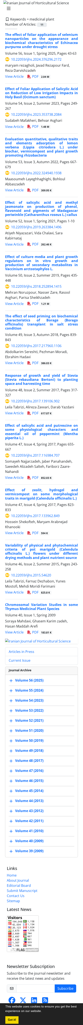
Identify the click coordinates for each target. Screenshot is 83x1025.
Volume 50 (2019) (29, 740)
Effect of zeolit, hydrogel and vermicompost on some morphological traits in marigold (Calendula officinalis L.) (41, 494)
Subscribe (65, 988)
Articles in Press (21, 651)
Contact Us (15, 895)
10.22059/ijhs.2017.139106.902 (35, 401)
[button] (43, 1011)
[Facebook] (12, 1001)
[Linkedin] (34, 1001)
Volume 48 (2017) (29, 760)
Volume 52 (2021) (29, 720)
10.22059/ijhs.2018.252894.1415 (36, 286)
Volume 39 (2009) (29, 851)
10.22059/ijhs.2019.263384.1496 (36, 227)
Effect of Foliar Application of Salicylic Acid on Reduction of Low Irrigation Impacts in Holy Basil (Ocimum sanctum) (41, 93)
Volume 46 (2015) (29, 780)
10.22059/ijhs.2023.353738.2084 (36, 114)
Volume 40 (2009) (29, 841)
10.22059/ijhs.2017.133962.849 (35, 515)
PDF (40, 76)
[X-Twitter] (23, 1001)
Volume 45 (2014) (29, 790)
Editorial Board (19, 885)
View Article (14, 76)
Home (12, 875)
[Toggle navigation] (40, 9)
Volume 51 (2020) (29, 730)
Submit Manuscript (22, 890)
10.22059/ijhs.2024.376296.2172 (36, 59)
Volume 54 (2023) (29, 700)
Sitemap (13, 901)
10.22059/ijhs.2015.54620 (31, 575)
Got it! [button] (12, 1019)
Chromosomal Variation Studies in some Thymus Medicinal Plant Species (41, 606)
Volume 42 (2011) (29, 820)
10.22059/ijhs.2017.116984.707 (35, 455)
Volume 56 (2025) (29, 680)
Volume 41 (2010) (29, 831)
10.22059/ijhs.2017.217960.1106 (36, 345)
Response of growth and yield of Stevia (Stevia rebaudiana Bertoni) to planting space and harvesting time (41, 379)
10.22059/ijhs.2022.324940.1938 (36, 173)
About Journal (18, 880)
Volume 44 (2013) (29, 800)
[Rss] (45, 1001)
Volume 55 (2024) (29, 690)
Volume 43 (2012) (29, 810)
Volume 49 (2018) (29, 750)
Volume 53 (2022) (29, 710)
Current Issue (19, 660)
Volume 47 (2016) (29, 770)
